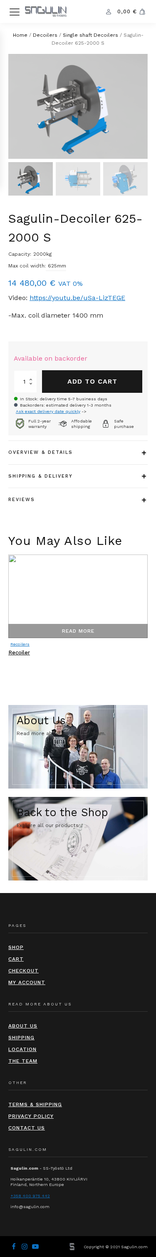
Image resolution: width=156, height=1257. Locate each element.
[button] (30, 179)
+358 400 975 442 (30, 1195)
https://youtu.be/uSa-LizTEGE (77, 298)
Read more (78, 631)
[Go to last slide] (8, 617)
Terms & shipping (35, 1104)
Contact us (26, 1128)
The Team (22, 1061)
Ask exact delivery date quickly (48, 411)
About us (22, 1026)
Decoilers (45, 35)
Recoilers (20, 644)
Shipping (21, 1038)
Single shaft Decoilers (90, 35)
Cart (16, 959)
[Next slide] (147, 617)
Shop (16, 947)
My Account (26, 982)
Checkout (23, 971)
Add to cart (92, 381)
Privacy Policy (31, 1116)
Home (20, 35)
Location (22, 1049)
